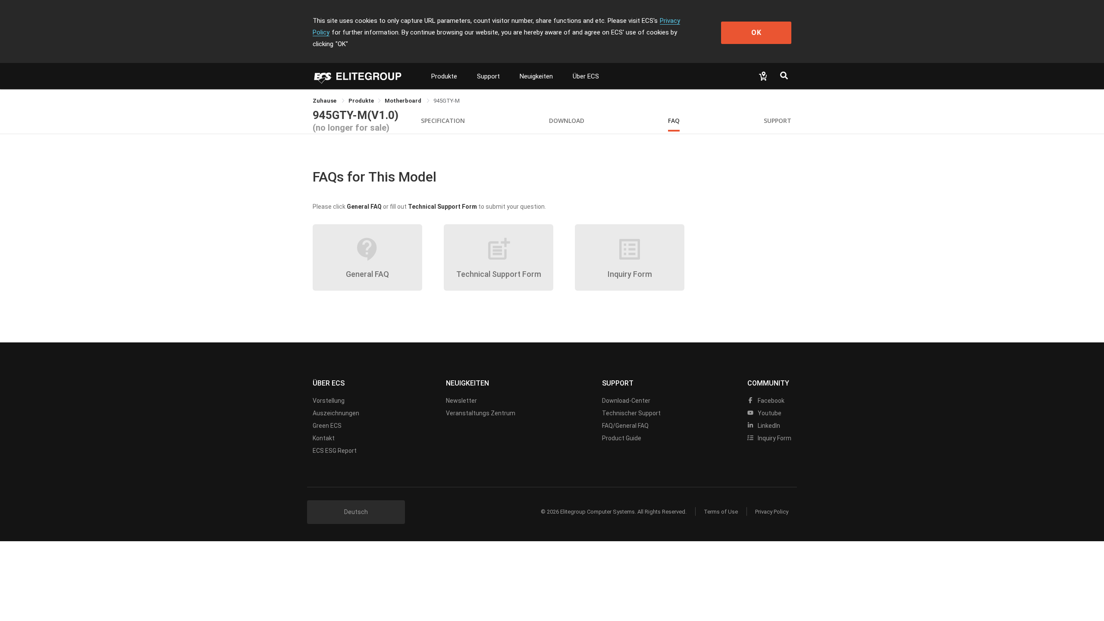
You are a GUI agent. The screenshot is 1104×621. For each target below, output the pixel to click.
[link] (361, 100)
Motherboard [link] (404, 100)
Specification (443, 120)
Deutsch (356, 511)
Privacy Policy (771, 511)
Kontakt (324, 438)
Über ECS (586, 76)
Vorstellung (329, 400)
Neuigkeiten (536, 76)
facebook (770, 400)
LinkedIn (768, 425)
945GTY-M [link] (446, 100)
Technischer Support (631, 413)
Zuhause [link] (325, 100)
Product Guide (621, 438)
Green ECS (327, 425)
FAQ (674, 120)
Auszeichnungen (336, 413)
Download (566, 120)
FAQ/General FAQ (625, 425)
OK (756, 32)
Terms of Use (721, 511)
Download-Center (626, 400)
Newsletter (461, 400)
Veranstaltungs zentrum (480, 413)
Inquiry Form (773, 438)
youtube (768, 413)
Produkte (444, 76)
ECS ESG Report (335, 450)
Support (488, 76)
